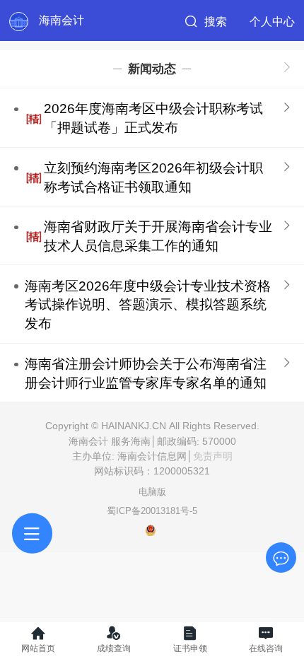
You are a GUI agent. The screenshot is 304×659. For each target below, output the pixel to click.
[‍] (287, 68)
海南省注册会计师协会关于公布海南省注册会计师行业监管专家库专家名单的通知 (146, 373)
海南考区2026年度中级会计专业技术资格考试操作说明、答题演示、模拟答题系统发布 (148, 305)
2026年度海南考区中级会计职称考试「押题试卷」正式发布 (153, 118)
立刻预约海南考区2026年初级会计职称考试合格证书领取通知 (153, 177)
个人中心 (272, 21)
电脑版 (152, 491)
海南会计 (61, 19)
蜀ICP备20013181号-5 (152, 511)
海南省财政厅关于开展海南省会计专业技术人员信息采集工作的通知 (158, 236)
